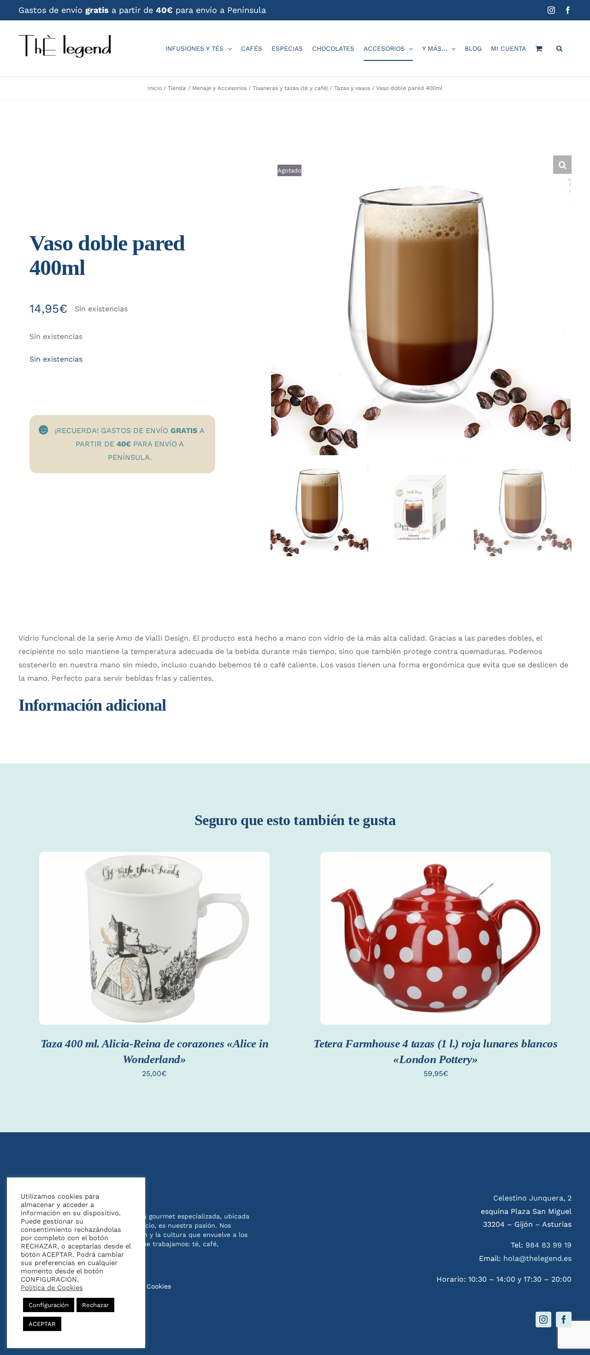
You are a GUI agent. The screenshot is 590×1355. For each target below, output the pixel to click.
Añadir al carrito (154, 930)
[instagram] (543, 1319)
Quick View (154, 949)
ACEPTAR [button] (42, 1323)
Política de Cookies (52, 1288)
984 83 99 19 (548, 1245)
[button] (559, 48)
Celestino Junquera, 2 (532, 1198)
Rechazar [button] (95, 1305)
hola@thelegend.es (537, 1258)
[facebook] (564, 1319)
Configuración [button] (49, 1305)
